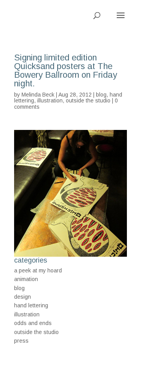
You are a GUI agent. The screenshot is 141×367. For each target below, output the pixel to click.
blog (101, 94)
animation (26, 279)
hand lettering (31, 305)
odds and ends (33, 323)
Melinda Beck (38, 94)
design (22, 297)
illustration (50, 100)
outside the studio (88, 100)
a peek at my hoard (38, 270)
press (21, 341)
